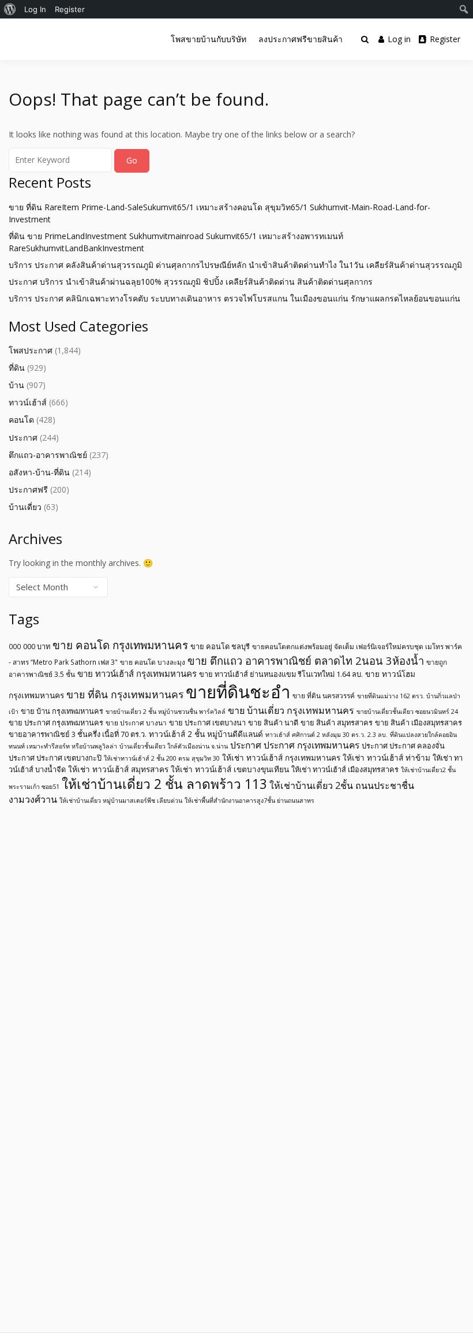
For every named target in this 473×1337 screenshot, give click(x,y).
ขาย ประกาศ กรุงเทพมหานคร (56, 722)
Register (445, 38)
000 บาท (36, 646)
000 (15, 646)
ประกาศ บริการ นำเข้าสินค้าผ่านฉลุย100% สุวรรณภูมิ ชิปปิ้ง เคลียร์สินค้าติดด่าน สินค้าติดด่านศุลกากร (191, 281)
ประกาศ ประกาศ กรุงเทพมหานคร (294, 745)
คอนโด (21, 419)
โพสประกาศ (30, 350)
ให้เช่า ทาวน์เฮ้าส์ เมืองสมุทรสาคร (345, 769)
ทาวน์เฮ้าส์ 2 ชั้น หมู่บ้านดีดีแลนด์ (206, 733)
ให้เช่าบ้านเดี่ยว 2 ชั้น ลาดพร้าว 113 (164, 784)
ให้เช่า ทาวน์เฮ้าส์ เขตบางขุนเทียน (230, 769)
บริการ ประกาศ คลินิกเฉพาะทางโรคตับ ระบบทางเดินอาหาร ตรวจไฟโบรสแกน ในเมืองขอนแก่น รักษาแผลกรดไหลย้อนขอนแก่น (234, 298)
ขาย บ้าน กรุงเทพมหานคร (62, 711)
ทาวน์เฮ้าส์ (28, 402)
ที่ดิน (17, 367)
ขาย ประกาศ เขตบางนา (207, 722)
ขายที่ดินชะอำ (238, 691)
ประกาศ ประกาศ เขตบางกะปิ (55, 758)
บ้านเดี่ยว (25, 506)
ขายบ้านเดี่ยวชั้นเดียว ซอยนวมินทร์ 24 (407, 711)
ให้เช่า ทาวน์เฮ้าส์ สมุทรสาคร (118, 769)
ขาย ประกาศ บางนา (136, 722)
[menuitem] (10, 9)
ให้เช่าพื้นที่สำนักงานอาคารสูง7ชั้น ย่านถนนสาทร (249, 800)
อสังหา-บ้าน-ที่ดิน (39, 472)
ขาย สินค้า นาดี (273, 722)
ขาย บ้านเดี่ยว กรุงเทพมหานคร (291, 710)
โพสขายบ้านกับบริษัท (208, 38)
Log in (399, 38)
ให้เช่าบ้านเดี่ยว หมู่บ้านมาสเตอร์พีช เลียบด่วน (120, 800)
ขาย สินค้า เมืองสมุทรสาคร (418, 722)
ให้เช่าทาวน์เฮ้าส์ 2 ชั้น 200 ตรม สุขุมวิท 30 (162, 758)
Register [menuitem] (70, 9)
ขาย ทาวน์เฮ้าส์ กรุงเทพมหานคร (137, 673)
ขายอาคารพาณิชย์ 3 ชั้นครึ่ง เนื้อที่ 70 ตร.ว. (78, 734)
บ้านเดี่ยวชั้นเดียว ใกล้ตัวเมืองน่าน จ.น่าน (173, 746)
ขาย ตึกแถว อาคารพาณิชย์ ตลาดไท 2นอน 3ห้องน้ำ (305, 660)
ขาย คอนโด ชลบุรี (220, 646)
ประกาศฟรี (28, 489)
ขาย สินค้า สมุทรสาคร (337, 722)
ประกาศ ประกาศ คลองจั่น (403, 745)
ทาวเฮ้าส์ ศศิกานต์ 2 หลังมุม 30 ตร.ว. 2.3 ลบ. (326, 735)
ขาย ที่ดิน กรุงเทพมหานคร (124, 694)
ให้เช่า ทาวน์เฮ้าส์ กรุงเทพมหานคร (281, 757)
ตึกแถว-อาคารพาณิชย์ (48, 454)
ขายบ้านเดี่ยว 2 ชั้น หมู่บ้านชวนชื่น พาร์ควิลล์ (166, 711)
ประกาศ (23, 437)
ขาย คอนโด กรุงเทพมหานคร (120, 645)
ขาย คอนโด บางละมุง (152, 661)
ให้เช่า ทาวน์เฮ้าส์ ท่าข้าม (386, 757)
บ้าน (16, 384)
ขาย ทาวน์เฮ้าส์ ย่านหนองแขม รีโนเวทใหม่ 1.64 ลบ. (281, 674)
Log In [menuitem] (35, 9)
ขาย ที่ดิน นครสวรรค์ (323, 695)
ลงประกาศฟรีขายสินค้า (300, 38)
